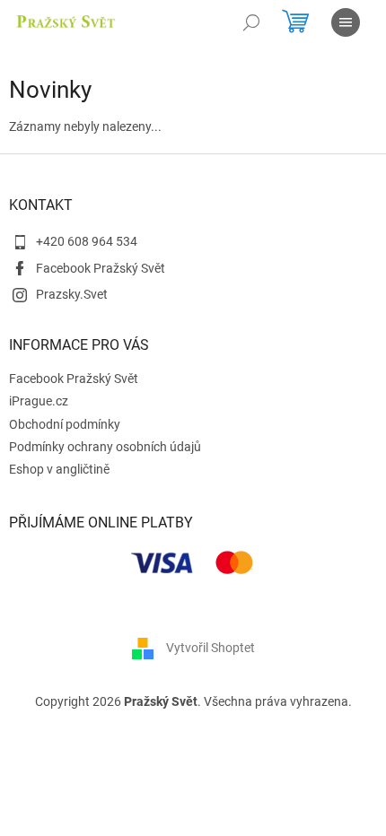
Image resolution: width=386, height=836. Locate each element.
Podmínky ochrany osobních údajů (105, 447)
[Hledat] (251, 22)
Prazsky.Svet (72, 294)
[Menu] (346, 22)
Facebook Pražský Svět (100, 268)
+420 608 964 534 (86, 241)
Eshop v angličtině (59, 469)
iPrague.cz (38, 401)
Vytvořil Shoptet (210, 647)
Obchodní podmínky (64, 424)
